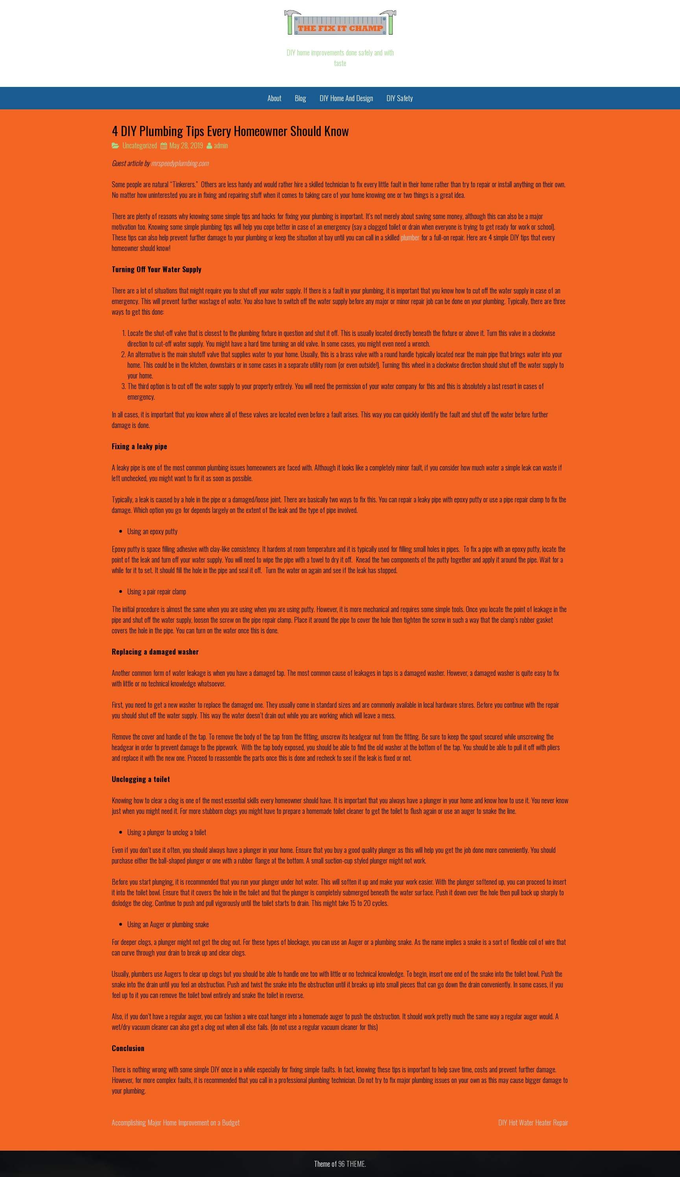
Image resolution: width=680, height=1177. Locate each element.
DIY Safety (399, 98)
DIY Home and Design (346, 98)
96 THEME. (352, 1164)
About (274, 98)
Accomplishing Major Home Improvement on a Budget (176, 1122)
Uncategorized (140, 145)
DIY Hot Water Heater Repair (533, 1122)
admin (221, 145)
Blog (300, 98)
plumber (409, 237)
